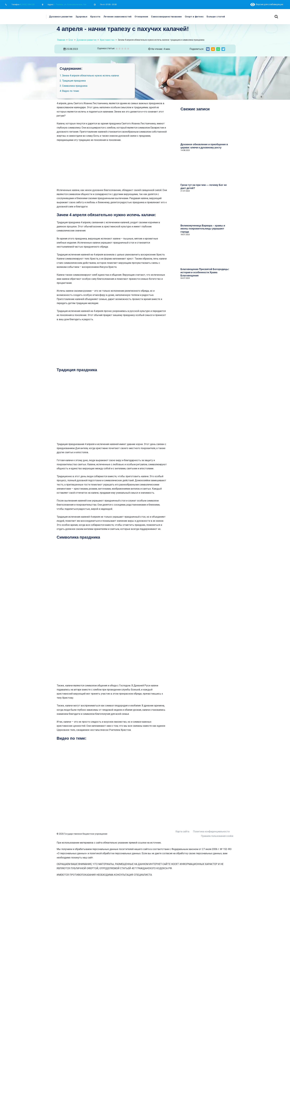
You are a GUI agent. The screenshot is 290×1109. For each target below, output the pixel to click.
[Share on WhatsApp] (218, 49)
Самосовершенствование (166, 16)
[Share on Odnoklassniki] (213, 49)
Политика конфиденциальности (211, 831)
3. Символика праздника (73, 85)
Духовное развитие (61, 16)
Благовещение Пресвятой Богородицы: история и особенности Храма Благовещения (204, 272)
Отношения (141, 16)
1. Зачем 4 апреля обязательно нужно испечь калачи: (89, 75)
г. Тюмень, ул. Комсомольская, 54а (70, 4)
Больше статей (216, 16)
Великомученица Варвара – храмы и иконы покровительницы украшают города (202, 228)
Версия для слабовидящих (269, 4)
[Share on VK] (208, 49)
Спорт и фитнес (194, 16)
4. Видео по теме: (69, 91)
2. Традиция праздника (73, 80)
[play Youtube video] (112, 776)
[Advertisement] (112, 167)
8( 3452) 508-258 (27, 4)
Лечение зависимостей (117, 16)
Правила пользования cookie (217, 836)
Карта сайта (182, 831)
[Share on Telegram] (223, 49)
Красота (95, 16)
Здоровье (81, 16)
